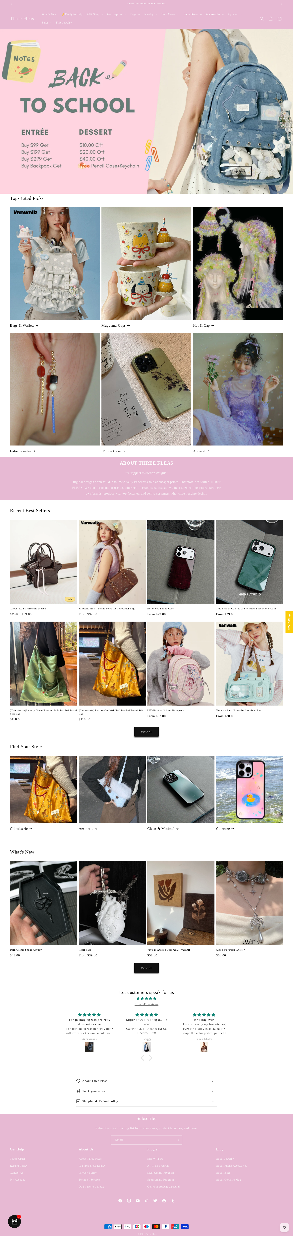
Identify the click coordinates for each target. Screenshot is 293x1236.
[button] (95, 14)
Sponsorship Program (160, 1179)
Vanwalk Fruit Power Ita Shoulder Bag (239, 710)
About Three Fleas (90, 1158)
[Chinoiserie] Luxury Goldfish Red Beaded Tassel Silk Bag (111, 712)
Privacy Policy (88, 1172)
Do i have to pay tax (91, 1186)
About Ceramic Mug (228, 1179)
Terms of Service (89, 1179)
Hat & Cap (201, 325)
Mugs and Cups (113, 325)
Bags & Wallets (22, 325)
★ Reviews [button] (289, 622)
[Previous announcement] (11, 4)
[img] (146, 998)
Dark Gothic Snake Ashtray (26, 949)
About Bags (223, 1172)
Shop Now (238, 170)
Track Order (17, 1158)
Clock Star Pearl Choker (230, 949)
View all (146, 731)
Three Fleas (151, 1234)
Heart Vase (85, 949)
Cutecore (223, 829)
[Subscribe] (177, 1140)
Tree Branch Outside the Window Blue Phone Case (246, 608)
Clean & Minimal (161, 829)
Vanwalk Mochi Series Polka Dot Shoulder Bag (107, 608)
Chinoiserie (19, 829)
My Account (17, 1179)
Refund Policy (19, 1165)
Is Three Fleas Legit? (92, 1165)
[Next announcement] (281, 4)
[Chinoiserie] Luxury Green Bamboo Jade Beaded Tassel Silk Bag (43, 712)
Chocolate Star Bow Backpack (28, 608)
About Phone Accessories (231, 1165)
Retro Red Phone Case (160, 608)
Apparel (199, 451)
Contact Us (17, 1172)
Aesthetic (86, 829)
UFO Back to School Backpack (165, 710)
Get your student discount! (163, 1186)
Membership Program (160, 1172)
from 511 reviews (146, 1004)
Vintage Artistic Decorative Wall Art (168, 949)
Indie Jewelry (20, 451)
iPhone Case (111, 451)
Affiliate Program (158, 1165)
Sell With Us (155, 1158)
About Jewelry (225, 1158)
